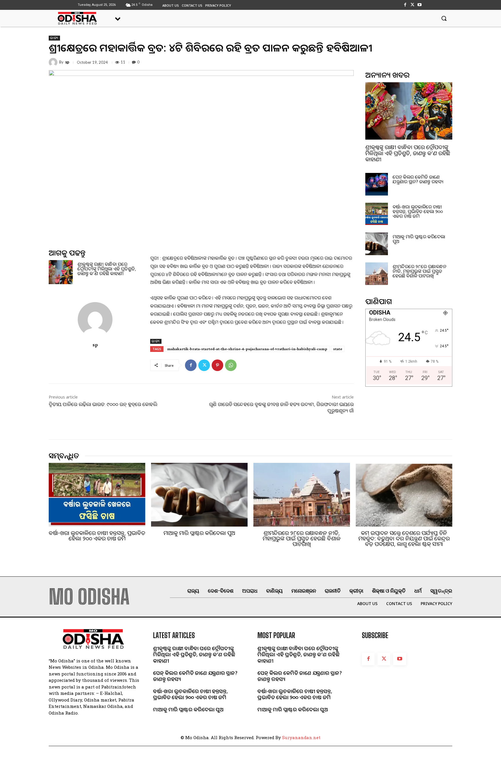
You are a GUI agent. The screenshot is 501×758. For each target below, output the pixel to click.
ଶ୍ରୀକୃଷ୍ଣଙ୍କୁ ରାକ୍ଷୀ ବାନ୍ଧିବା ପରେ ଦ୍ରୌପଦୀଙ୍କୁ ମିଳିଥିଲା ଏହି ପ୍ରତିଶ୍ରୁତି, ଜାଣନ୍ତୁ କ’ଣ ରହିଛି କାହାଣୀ (106, 269)
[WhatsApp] (231, 365)
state (337, 348)
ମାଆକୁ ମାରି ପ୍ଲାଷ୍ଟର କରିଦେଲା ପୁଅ (419, 238)
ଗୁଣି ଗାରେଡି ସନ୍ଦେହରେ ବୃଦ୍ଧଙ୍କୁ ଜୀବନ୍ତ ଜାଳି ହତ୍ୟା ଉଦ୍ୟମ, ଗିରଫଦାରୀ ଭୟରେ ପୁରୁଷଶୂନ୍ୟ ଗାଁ (281, 407)
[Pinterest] (217, 365)
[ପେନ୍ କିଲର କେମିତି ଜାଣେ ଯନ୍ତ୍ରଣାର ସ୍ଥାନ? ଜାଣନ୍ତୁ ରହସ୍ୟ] (376, 184)
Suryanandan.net (301, 737)
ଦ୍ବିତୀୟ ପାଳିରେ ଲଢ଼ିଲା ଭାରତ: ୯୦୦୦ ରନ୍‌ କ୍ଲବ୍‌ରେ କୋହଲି (103, 404)
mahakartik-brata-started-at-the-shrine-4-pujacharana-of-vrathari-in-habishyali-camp (247, 348)
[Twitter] (412, 4)
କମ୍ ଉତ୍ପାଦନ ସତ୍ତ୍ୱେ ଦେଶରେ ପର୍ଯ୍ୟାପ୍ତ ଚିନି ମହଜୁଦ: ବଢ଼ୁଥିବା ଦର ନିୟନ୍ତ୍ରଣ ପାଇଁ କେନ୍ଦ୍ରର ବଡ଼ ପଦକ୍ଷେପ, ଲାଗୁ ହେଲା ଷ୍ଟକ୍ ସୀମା (404, 538)
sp (67, 62)
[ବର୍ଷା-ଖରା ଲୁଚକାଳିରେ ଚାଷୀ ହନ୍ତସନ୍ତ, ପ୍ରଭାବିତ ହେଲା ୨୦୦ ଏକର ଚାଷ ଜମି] (376, 214)
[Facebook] (405, 4)
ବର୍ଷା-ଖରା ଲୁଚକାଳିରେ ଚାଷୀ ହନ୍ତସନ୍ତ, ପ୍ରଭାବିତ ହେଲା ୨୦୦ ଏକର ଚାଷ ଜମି (418, 211)
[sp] (54, 62)
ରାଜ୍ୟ (54, 38)
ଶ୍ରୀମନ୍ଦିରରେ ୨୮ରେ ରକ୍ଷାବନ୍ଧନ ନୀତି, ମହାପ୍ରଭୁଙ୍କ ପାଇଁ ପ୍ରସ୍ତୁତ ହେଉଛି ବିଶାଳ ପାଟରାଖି (419, 271)
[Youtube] (419, 4)
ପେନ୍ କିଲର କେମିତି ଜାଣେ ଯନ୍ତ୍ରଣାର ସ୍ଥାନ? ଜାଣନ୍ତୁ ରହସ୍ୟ (418, 179)
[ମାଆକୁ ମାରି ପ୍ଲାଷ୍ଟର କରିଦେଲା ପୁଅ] (376, 244)
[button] (443, 18)
